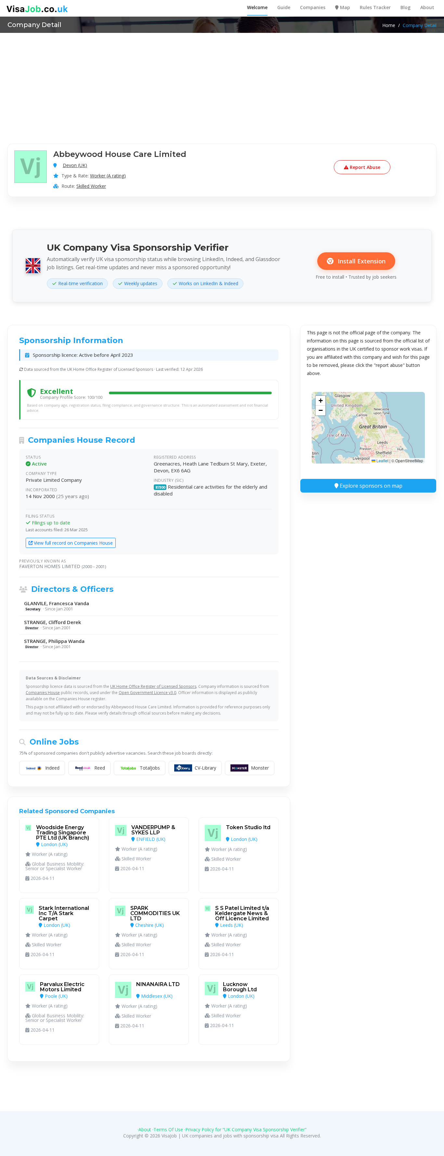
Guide (283, 7)
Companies (312, 7)
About (427, 7)
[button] (320, 401)
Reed (99, 768)
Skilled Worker (91, 186)
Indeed (52, 768)
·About (144, 1129)
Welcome (257, 7)
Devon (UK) (75, 165)
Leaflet (381, 460)
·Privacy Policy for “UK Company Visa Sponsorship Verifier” (245, 1129)
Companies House (43, 692)
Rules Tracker (375, 7)
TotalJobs (150, 768)
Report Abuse (364, 167)
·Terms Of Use (167, 1129)
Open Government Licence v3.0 (147, 692)
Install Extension (360, 261)
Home (388, 25)
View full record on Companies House (73, 543)
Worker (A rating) (108, 176)
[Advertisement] (222, 81)
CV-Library (205, 768)
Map (344, 7)
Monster (260, 768)
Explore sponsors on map (370, 485)
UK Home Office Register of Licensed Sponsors (153, 686)
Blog (405, 7)
